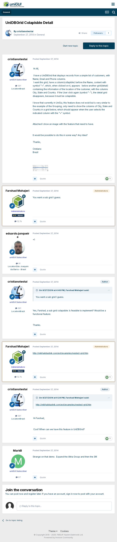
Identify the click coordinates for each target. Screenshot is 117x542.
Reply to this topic (98, 45)
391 (19, 85)
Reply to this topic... (32, 506)
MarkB (17, 450)
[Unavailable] (40, 168)
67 (19, 477)
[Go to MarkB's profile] (18, 461)
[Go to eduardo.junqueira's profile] (18, 247)
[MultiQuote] (35, 179)
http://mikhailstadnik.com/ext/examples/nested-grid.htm (60, 353)
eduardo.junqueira (17, 235)
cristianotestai (25, 31)
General (41, 34)
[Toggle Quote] (37, 290)
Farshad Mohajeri (17, 190)
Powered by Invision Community (58, 537)
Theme (52, 531)
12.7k (19, 221)
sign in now (72, 494)
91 (19, 263)
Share (83, 33)
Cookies (64, 531)
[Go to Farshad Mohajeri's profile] (18, 201)
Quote (43, 178)
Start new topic (70, 45)
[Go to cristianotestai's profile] (8, 33)
